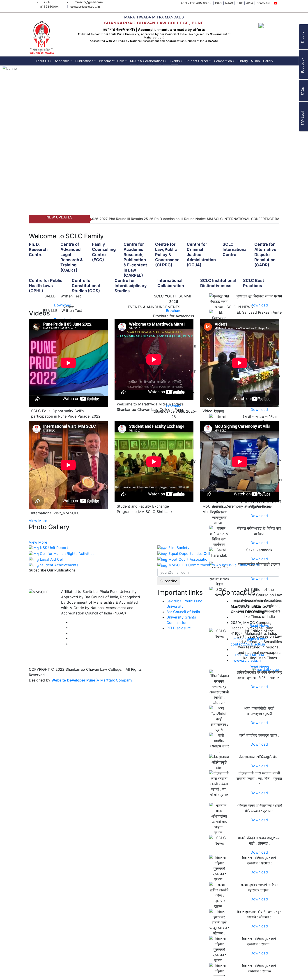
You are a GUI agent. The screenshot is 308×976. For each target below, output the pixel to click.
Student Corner (197, 61)
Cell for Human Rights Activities (67, 553)
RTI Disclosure (178, 628)
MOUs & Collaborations (147, 61)
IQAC (226, 3)
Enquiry (302, 37)
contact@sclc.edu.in (248, 644)
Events (175, 61)
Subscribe (168, 581)
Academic (62, 61)
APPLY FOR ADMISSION (205, 3)
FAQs (302, 91)
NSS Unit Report (54, 547)
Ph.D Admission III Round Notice (155, 219)
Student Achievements (59, 565)
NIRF (244, 3)
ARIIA (253, 3)
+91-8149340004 (249, 655)
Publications (84, 61)
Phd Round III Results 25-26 (106, 219)
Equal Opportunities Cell (189, 553)
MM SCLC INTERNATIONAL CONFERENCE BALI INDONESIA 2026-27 (236, 219)
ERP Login (302, 118)
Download (62, 305)
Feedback (302, 65)
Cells (120, 61)
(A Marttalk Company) (114, 680)
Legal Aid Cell (52, 559)
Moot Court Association (188, 559)
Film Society (178, 547)
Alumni (255, 61)
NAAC (235, 3)
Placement (107, 61)
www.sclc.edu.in (247, 660)
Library (243, 61)
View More (38, 520)
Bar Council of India (183, 611)
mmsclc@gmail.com (250, 638)
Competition (223, 61)
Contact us (265, 3)
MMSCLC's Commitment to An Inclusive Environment (213, 565)
